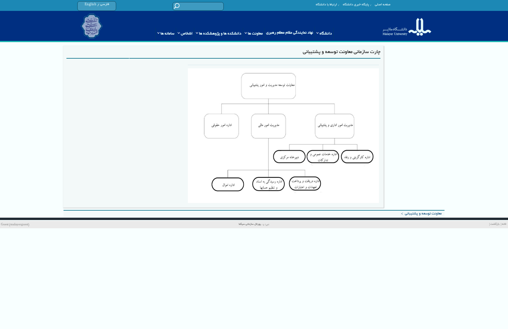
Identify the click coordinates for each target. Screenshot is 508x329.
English (90, 4)
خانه (504, 224)
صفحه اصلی (382, 4)
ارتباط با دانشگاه (326, 4)
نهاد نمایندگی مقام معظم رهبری (289, 33)
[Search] (176, 6)
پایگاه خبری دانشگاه (356, 4)
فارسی (104, 4)
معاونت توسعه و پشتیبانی (423, 214)
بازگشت (494, 224)
